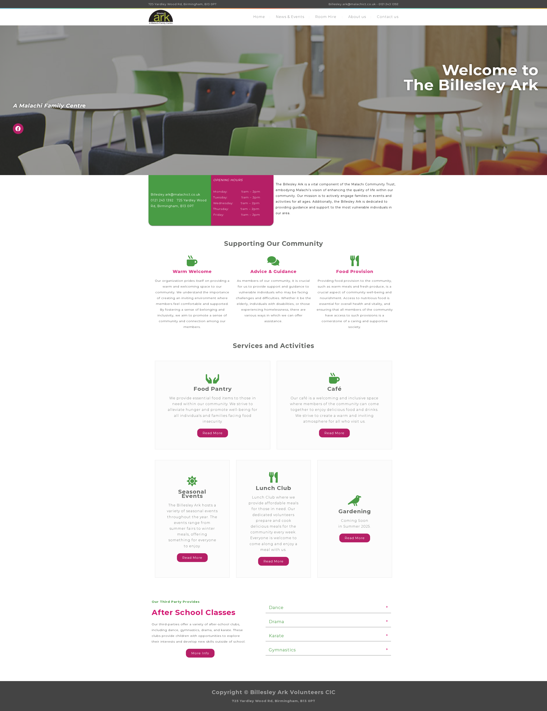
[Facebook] (18, 128)
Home (259, 17)
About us (357, 17)
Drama (276, 621)
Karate (276, 635)
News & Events (290, 17)
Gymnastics (282, 649)
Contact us (387, 17)
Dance (276, 607)
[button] (328, 607)
